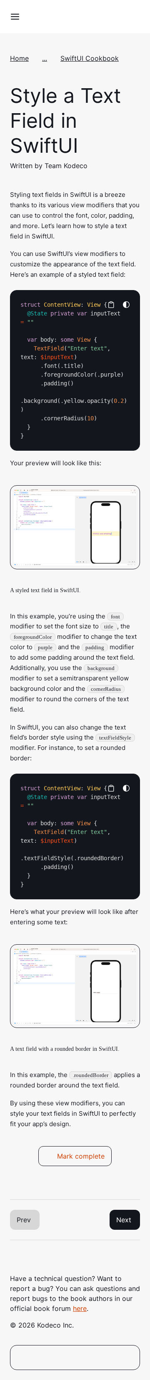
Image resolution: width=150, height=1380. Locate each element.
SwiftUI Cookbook (89, 58)
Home (19, 58)
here (80, 1308)
